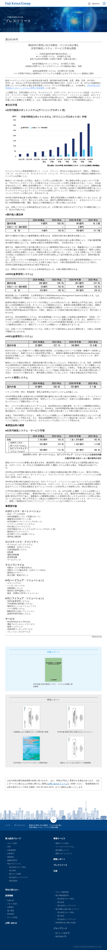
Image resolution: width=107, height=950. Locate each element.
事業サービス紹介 (62, 843)
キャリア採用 (12, 917)
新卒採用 (10, 914)
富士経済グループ (13, 838)
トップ (7, 825)
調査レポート (59, 859)
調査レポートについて (63, 853)
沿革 (9, 847)
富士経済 (12, 871)
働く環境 (10, 911)
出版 (55, 871)
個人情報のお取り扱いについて (67, 909)
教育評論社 (13, 881)
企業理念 (10, 853)
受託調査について (62, 850)
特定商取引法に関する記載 (65, 923)
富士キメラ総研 (15, 874)
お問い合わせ (11, 923)
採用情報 (9, 895)
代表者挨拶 (11, 850)
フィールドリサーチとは (64, 847)
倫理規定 (10, 857)
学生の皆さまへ (12, 890)
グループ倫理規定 (62, 892)
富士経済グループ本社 (17, 867)
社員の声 (10, 900)
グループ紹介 (12, 843)
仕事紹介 (10, 907)
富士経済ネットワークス (18, 877)
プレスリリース (60, 865)
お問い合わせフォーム (57, 784)
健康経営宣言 (12, 860)
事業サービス (59, 838)
